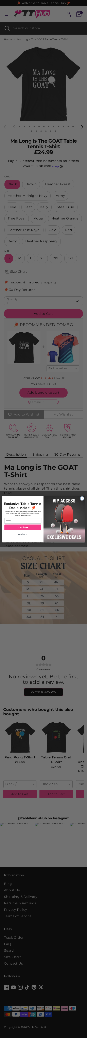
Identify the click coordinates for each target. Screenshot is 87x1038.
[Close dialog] (82, 498)
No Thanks (22, 534)
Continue (23, 527)
